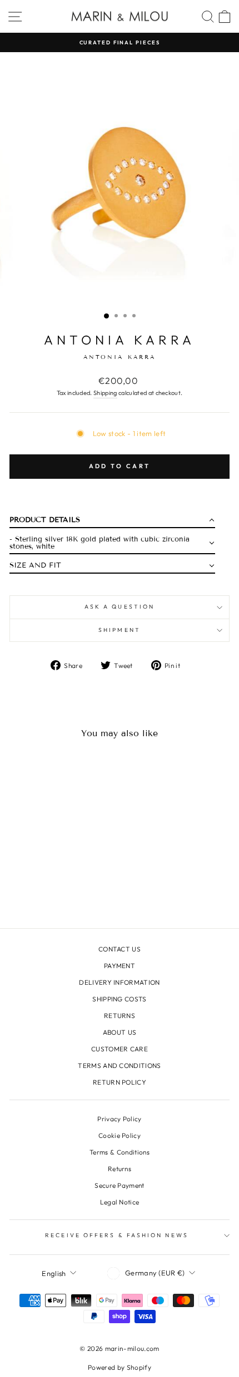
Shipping (105, 393)
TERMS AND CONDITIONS (119, 1065)
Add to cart (119, 466)
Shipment (119, 630)
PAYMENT (119, 965)
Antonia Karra (119, 340)
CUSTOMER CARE (119, 1049)
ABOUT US (120, 1032)
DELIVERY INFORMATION (119, 982)
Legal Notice (120, 1202)
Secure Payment (119, 1185)
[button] (112, 522)
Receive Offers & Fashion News (116, 1235)
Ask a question (119, 606)
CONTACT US (119, 949)
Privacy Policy (119, 1119)
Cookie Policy (119, 1135)
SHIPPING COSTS (119, 999)
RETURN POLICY (119, 1082)
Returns (119, 1169)
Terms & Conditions (119, 1152)
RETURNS (119, 1015)
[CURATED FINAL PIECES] (119, 42)
